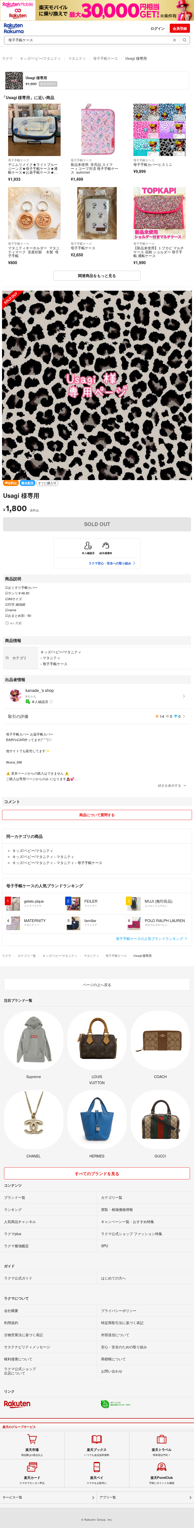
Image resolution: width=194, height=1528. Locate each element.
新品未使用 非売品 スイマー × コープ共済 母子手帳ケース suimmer (94, 168)
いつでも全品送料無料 (96, 1452)
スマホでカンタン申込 (32, 1480)
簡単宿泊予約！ (162, 1452)
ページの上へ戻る (97, 984)
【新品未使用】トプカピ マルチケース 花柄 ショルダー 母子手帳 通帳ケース (158, 251)
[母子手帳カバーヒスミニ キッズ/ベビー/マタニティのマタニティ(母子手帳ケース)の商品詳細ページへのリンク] (159, 130)
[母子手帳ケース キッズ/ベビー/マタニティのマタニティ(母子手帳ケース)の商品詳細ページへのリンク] (97, 213)
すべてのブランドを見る (97, 1173)
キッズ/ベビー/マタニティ (40, 58)
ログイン (158, 28)
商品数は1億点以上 (32, 1452)
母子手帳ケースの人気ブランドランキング (150, 938)
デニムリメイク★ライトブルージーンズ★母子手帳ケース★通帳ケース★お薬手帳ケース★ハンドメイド (33, 170)
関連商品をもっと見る (97, 275)
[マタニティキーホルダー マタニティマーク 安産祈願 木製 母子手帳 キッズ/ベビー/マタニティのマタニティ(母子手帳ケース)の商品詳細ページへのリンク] (34, 213)
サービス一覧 (12, 1497)
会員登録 (180, 28)
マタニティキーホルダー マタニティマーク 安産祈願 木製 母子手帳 (34, 251)
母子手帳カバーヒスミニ (152, 164)
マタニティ (77, 58)
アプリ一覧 (108, 1497)
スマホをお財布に (97, 1480)
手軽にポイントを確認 (161, 1480)
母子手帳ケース (105, 58)
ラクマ (7, 58)
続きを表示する (169, 785)
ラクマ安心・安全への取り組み (110, 563)
